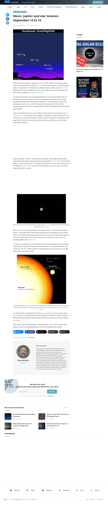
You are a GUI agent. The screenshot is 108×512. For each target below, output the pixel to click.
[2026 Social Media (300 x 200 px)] (89, 87)
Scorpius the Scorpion (36, 92)
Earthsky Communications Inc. (17, 499)
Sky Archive (17, 11)
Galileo (22, 230)
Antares (63, 88)
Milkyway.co (34, 499)
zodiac (39, 85)
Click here (46, 226)
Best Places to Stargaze (54, 7)
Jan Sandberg (47, 224)
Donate (99, 7)
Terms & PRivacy (100, 499)
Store (90, 7)
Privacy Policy (50, 396)
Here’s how (31, 240)
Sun (26, 7)
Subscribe (99, 2)
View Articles (23, 362)
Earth (32, 7)
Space (18, 7)
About (83, 7)
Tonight (24, 11)
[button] (9, 7)
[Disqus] (54, 460)
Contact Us (93, 499)
